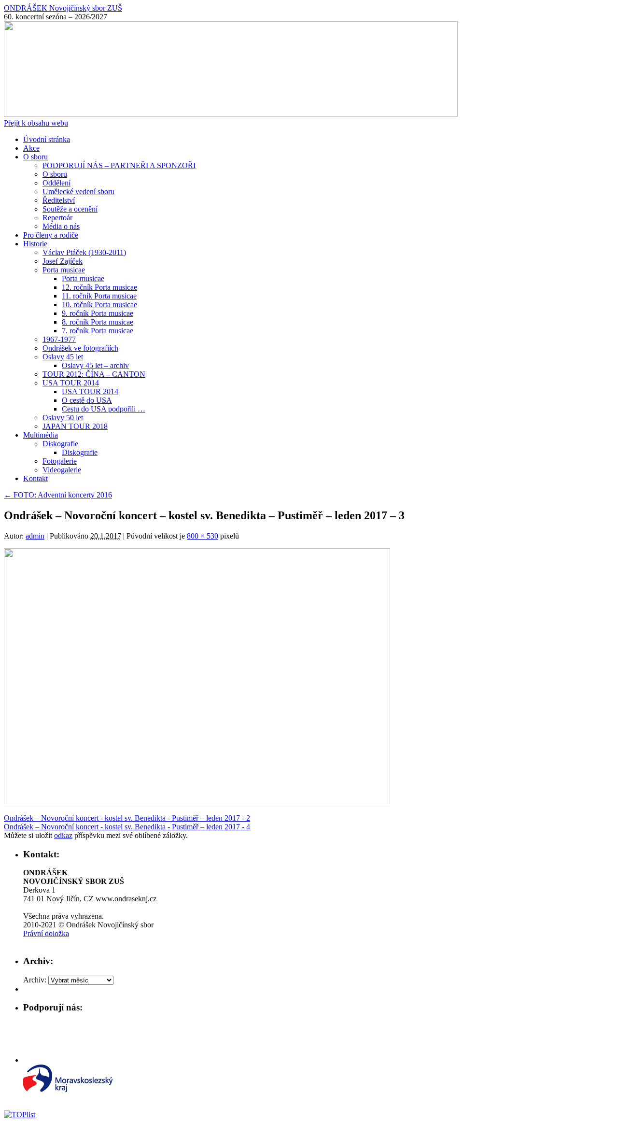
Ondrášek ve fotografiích (80, 348)
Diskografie (60, 444)
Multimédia (40, 435)
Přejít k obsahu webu (36, 123)
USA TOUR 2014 (70, 383)
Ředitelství (58, 200)
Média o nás (61, 226)
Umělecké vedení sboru (78, 191)
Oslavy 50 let (62, 417)
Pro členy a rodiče (50, 235)
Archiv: (34, 980)
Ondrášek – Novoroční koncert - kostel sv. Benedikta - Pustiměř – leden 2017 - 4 (127, 827)
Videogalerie (61, 470)
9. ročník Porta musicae (97, 313)
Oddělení (56, 183)
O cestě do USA (87, 400)
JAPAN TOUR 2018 (75, 426)
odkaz (63, 835)
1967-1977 (59, 339)
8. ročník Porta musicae (97, 322)
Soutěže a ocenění (70, 209)
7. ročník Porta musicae (97, 331)
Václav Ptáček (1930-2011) (84, 252)
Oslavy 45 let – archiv (95, 365)
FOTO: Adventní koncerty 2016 (58, 495)
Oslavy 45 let (62, 357)
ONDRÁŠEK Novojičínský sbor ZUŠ (63, 8)
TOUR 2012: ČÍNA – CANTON (93, 374)
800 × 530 (202, 536)
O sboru (35, 157)
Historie (35, 244)
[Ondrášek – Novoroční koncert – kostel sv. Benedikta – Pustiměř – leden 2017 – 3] (197, 801)
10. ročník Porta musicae (99, 304)
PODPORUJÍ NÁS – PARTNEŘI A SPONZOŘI (119, 165)
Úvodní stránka (46, 139)
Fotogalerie (59, 461)
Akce (31, 148)
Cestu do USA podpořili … (103, 409)
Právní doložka (46, 933)
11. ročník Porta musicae (99, 296)
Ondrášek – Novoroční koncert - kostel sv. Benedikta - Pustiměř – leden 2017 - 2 (127, 818)
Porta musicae (63, 270)
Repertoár (57, 217)
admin (35, 536)
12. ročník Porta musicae (99, 287)
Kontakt (35, 478)
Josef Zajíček (62, 261)
